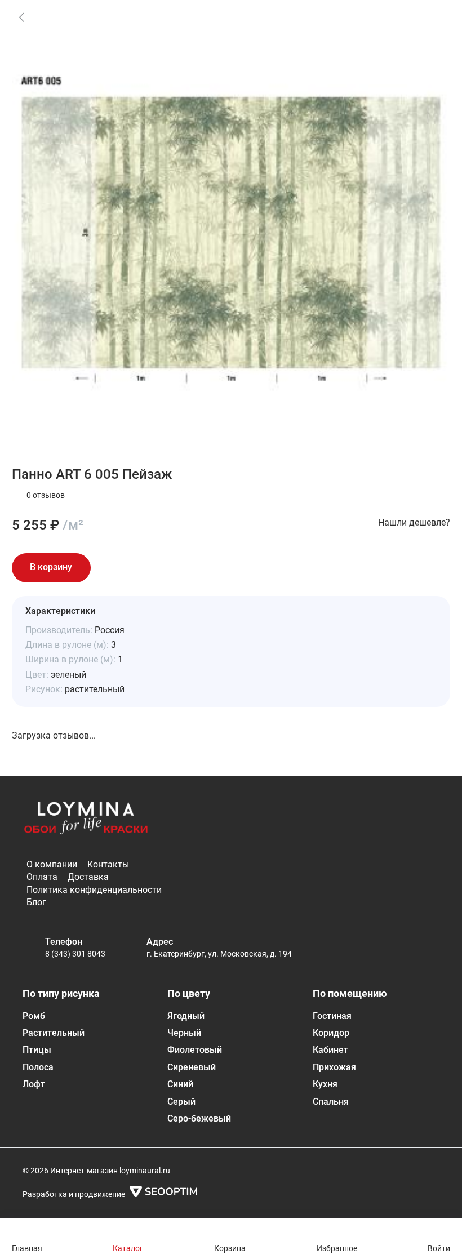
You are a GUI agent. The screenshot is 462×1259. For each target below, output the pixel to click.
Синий (180, 1084)
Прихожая (334, 1067)
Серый (181, 1101)
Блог (36, 902)
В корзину (51, 567)
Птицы (37, 1049)
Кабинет (330, 1049)
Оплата (41, 876)
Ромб (34, 1016)
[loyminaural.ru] (86, 820)
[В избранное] (111, 567)
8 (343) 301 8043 (75, 953)
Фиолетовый (194, 1049)
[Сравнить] (142, 567)
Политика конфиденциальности (94, 889)
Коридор (331, 1032)
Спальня (331, 1101)
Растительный (54, 1032)
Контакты (108, 864)
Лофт (34, 1084)
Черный (184, 1032)
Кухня (325, 1084)
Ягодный (186, 1016)
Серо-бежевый (199, 1118)
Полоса (38, 1067)
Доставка (88, 876)
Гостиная (332, 1016)
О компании (51, 864)
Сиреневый (191, 1067)
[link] (21, 17)
